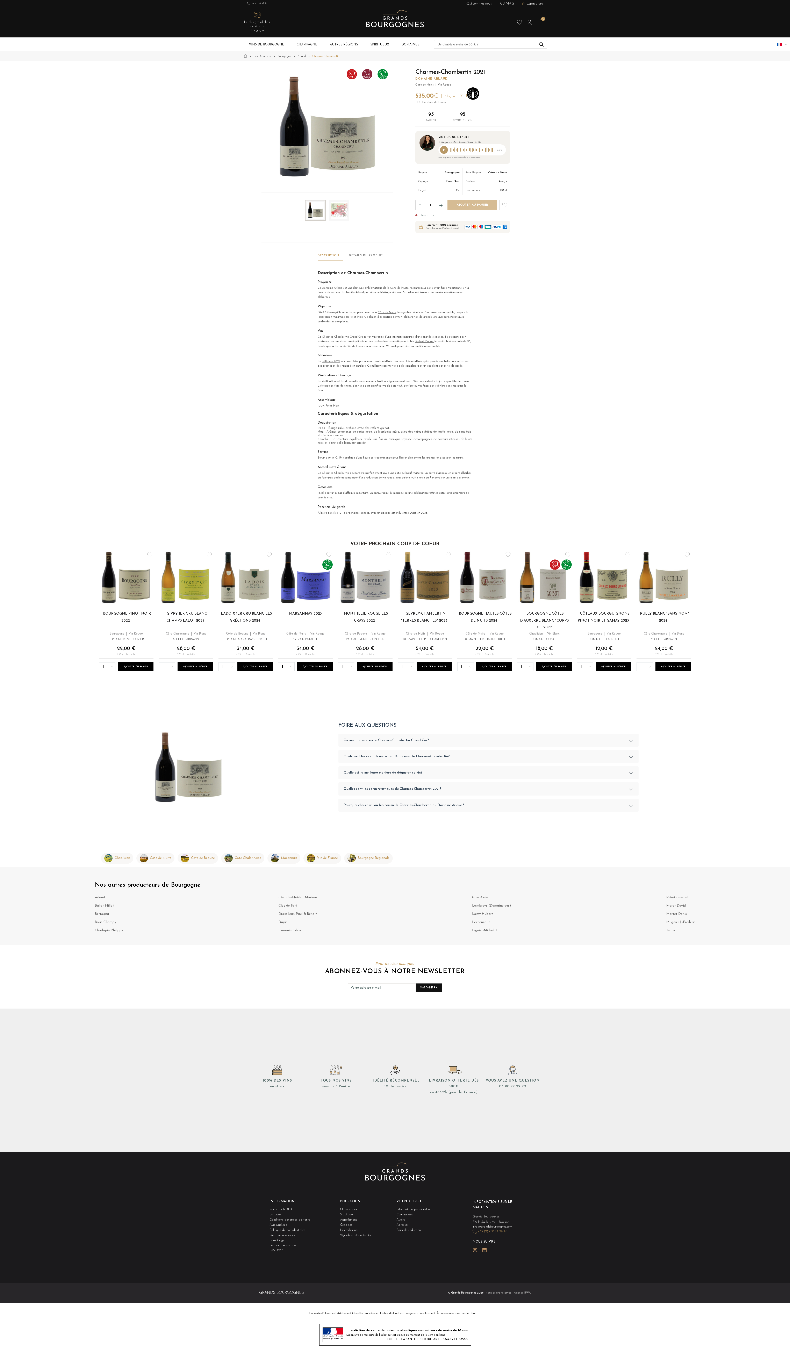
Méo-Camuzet (677, 897)
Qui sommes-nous (479, 3)
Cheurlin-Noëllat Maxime (298, 897)
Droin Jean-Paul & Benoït (298, 914)
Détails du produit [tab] (366, 255)
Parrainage (277, 1240)
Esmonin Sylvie (290, 930)
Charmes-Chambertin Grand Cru (342, 336)
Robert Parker (424, 341)
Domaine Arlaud (431, 78)
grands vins (430, 317)
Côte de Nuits (399, 288)
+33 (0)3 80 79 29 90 (492, 1231)
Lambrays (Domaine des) (491, 905)
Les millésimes (349, 1230)
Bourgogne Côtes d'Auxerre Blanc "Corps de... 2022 (544, 620)
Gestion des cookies (283, 1245)
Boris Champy (105, 922)
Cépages (346, 1225)
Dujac (283, 922)
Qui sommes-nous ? (282, 1235)
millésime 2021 (331, 361)
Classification (349, 1209)
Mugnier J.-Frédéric (680, 922)
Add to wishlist (505, 205)
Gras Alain (480, 897)
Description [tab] (328, 255)
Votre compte (410, 1201)
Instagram (475, 1250)
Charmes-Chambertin (335, 473)
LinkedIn (484, 1250)
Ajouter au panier (135, 667)
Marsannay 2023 (305, 614)
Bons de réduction (408, 1230)
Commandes (404, 1214)
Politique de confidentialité (287, 1230)
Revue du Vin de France (350, 346)
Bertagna (102, 914)
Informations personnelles (413, 1209)
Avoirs (400, 1219)
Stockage (346, 1214)
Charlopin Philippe (109, 930)
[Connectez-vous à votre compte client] (529, 22)
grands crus (325, 497)
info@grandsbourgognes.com (492, 1226)
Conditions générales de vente (290, 1219)
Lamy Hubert (482, 914)
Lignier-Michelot (484, 930)
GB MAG (507, 3)
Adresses (402, 1225)
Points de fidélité (281, 1209)
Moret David (676, 905)
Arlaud (100, 897)
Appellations (348, 1219)
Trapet (671, 930)
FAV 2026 (276, 1250)
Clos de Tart (288, 905)
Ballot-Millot (104, 905)
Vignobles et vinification (356, 1235)
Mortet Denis (676, 914)
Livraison (275, 1214)
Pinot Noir (356, 317)
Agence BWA (522, 1292)
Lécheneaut (481, 922)
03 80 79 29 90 (259, 3)
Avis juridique (278, 1225)
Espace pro (535, 3)
